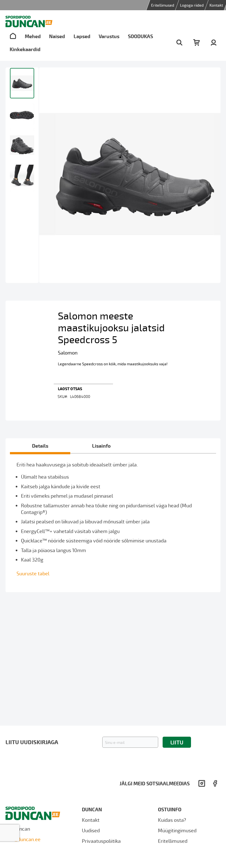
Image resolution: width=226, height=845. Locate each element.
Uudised (91, 830)
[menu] (86, 43)
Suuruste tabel (33, 573)
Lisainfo (101, 445)
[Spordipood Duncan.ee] (29, 21)
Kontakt (216, 5)
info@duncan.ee (23, 839)
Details (40, 445)
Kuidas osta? (172, 820)
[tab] (40, 445)
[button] (22, 113)
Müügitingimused (177, 830)
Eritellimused (162, 5)
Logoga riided (192, 5)
